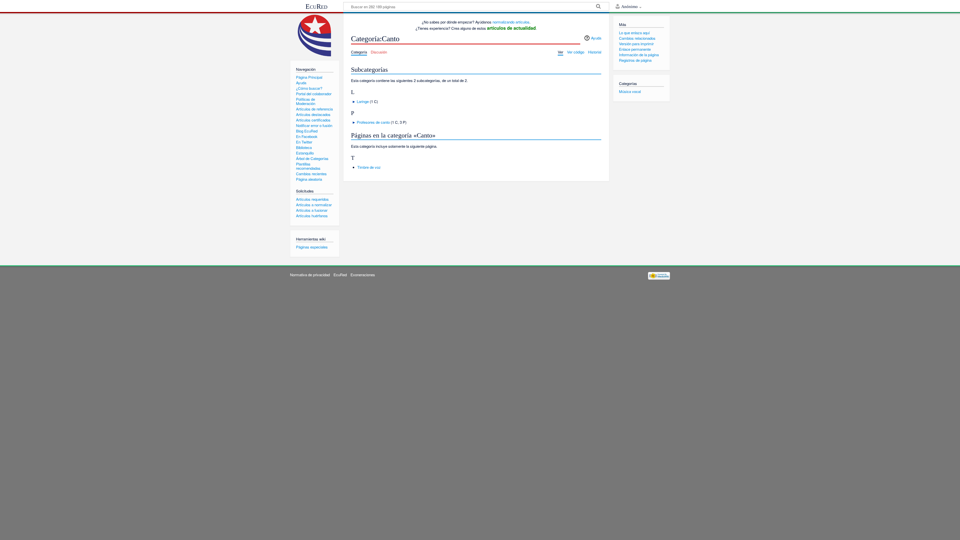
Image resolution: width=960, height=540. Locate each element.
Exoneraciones (362, 274)
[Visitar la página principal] (315, 35)
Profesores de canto (373, 122)
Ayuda (596, 37)
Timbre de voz (369, 167)
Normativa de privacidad (310, 274)
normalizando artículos (511, 21)
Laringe (363, 101)
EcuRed (317, 6)
